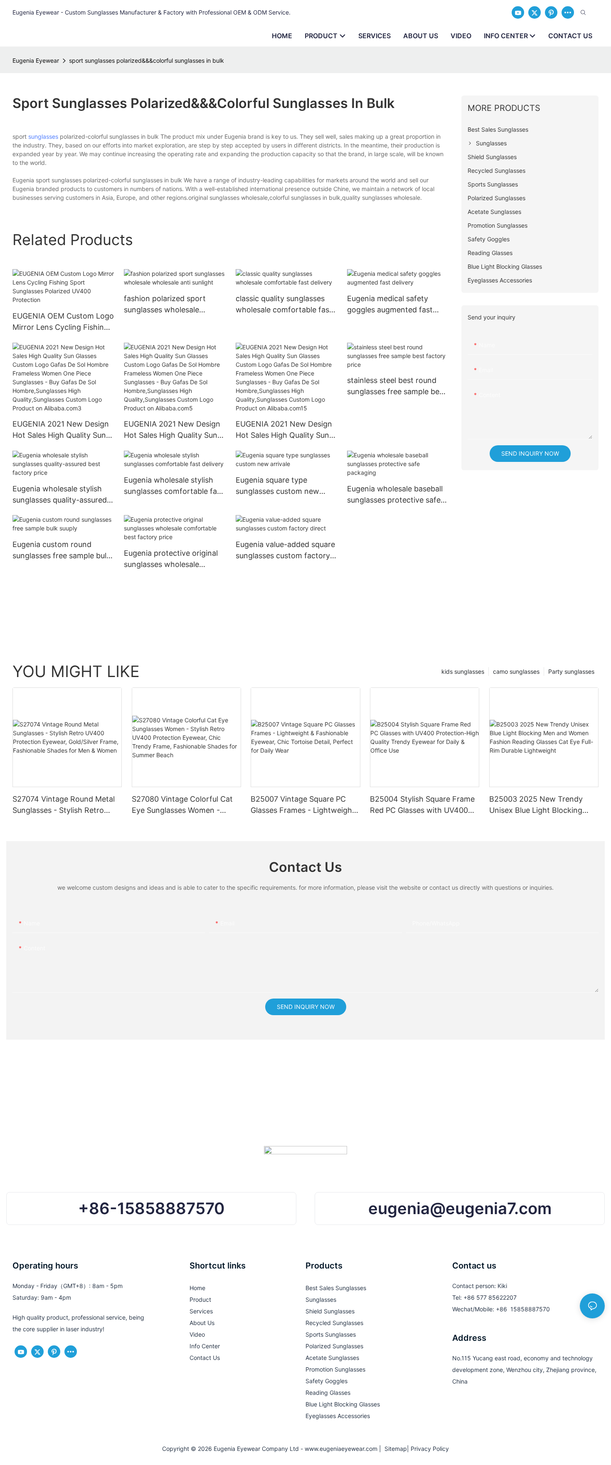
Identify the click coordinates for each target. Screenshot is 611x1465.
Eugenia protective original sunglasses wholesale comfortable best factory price (171, 559)
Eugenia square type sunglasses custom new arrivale (277, 486)
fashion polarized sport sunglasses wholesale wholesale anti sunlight (165, 304)
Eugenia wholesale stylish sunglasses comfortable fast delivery (174, 486)
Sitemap (394, 1448)
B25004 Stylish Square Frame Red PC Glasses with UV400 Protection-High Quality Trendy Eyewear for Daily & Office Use (422, 805)
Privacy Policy (430, 1448)
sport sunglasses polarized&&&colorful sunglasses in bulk (146, 60)
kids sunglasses (462, 671)
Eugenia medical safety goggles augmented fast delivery (390, 304)
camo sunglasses (516, 671)
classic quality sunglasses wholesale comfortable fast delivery (284, 304)
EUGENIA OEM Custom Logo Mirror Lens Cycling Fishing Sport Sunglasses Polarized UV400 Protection (63, 322)
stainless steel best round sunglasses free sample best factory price (396, 386)
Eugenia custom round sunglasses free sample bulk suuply (61, 550)
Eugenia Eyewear (35, 60)
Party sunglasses (571, 671)
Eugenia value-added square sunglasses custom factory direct (285, 550)
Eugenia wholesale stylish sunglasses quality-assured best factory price (59, 495)
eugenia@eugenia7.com (460, 1208)
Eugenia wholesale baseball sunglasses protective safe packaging (395, 495)
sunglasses (43, 136)
